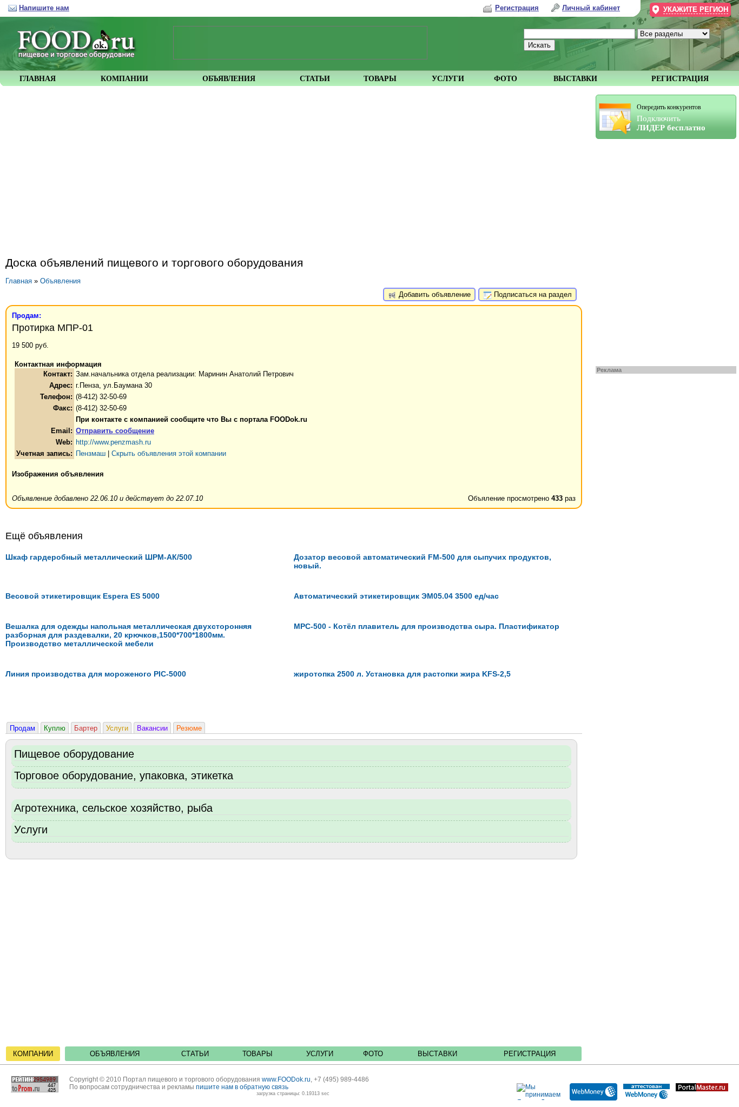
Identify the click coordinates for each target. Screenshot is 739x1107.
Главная (18, 281)
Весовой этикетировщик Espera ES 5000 (82, 596)
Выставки (437, 1054)
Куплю (54, 728)
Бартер (85, 728)
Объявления (60, 281)
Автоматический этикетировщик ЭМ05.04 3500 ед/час (396, 596)
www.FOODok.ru (286, 1079)
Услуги (117, 728)
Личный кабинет (591, 8)
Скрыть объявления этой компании (168, 453)
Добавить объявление (434, 294)
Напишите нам (44, 8)
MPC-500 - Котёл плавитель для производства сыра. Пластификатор (426, 626)
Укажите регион (695, 9)
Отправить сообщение (115, 431)
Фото (373, 1054)
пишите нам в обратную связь (242, 1087)
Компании (33, 1054)
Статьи (195, 1054)
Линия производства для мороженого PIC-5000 (95, 673)
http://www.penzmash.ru (113, 442)
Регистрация (530, 1054)
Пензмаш (90, 453)
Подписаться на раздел (532, 294)
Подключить (671, 117)
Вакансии (152, 728)
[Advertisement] (660, 250)
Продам (22, 728)
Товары (257, 1054)
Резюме (189, 728)
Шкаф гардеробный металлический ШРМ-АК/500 (98, 557)
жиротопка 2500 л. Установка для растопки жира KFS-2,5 (402, 673)
